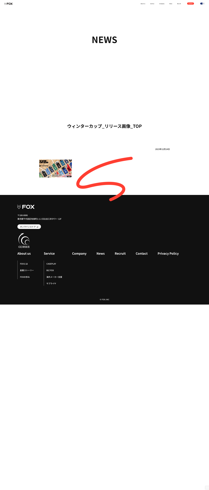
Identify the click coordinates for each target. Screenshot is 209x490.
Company (161, 3)
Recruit (179, 3)
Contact (190, 3)
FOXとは (24, 263)
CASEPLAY (51, 263)
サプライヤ (51, 283)
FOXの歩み (25, 276)
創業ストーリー (27, 270)
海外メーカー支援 (54, 276)
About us (143, 3)
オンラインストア (28, 226)
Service (152, 3)
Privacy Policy (168, 253)
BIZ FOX (50, 270)
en (203, 3)
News (170, 3)
